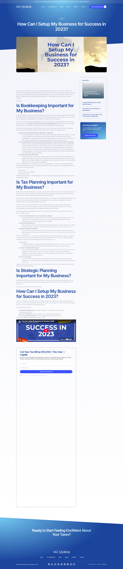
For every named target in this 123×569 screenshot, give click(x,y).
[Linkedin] (64, 564)
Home (43, 6)
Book (61, 6)
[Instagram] (55, 564)
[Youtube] (61, 564)
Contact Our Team (90, 135)
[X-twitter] (52, 564)
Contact (83, 6)
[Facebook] (49, 564)
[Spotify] (68, 564)
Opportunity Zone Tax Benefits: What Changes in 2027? (92, 93)
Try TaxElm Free (52, 6)
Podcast (75, 6)
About (68, 6)
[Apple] (58, 564)
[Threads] (74, 564)
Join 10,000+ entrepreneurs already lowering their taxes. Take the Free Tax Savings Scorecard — (61, 1)
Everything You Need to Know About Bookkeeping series (42, 123)
